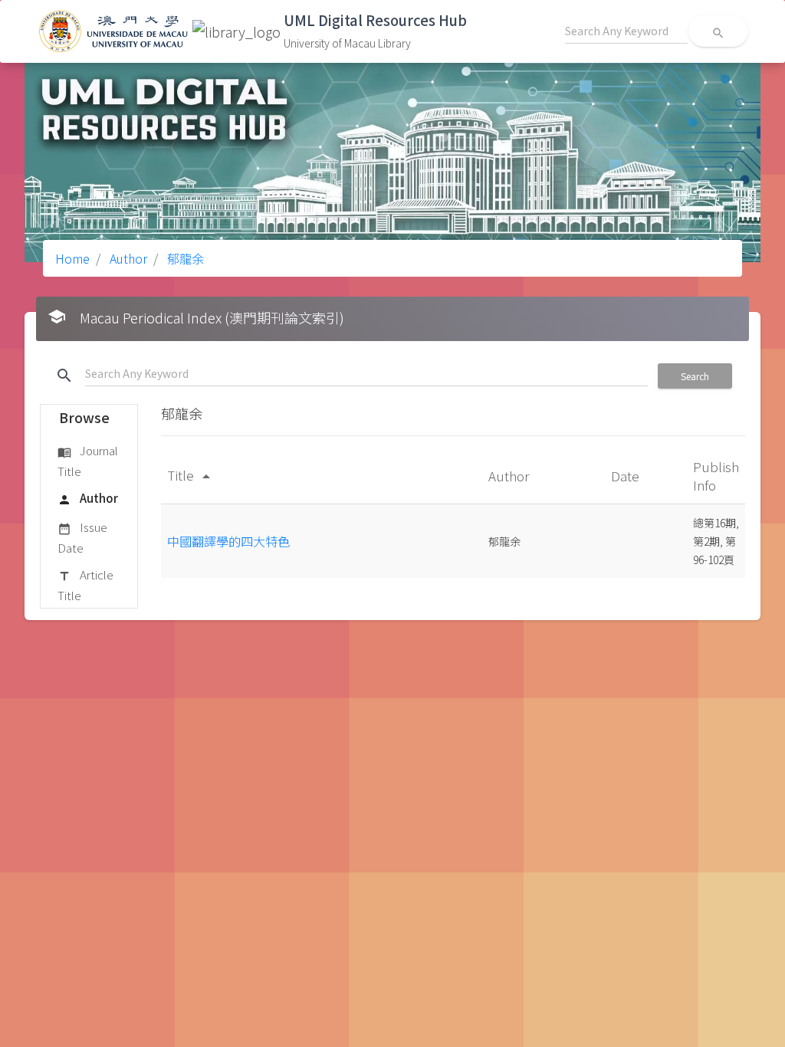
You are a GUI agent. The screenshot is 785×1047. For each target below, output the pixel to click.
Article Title (85, 584)
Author (127, 258)
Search (695, 375)
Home (72, 258)
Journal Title (87, 460)
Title (191, 474)
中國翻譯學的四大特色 (228, 541)
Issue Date (82, 537)
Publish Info (716, 475)
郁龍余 (184, 258)
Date (626, 475)
